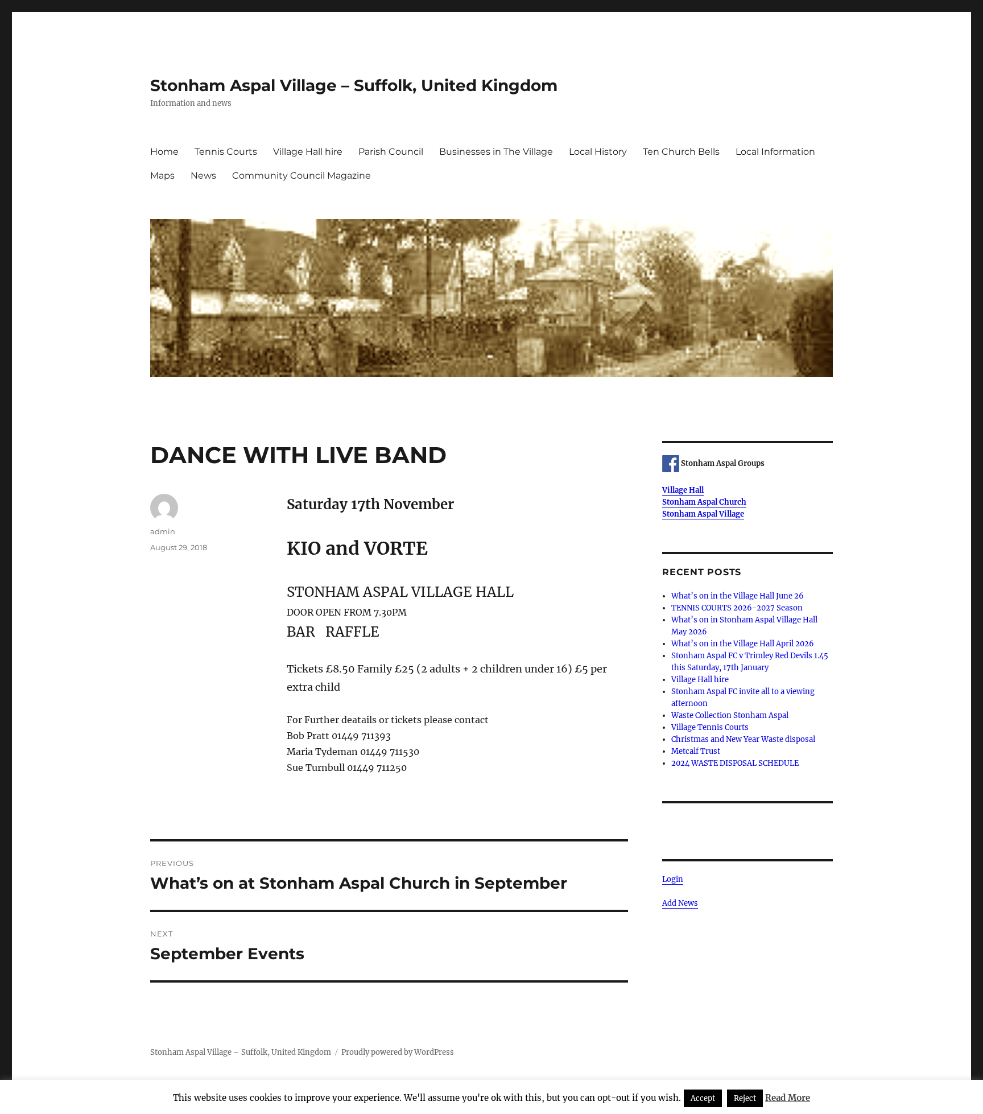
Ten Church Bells (681, 151)
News (203, 175)
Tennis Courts (226, 151)
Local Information (775, 151)
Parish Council (390, 151)
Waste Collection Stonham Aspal (729, 715)
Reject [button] (745, 1098)
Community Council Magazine (301, 175)
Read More (787, 1097)
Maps (162, 175)
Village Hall (683, 490)
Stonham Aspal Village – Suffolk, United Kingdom (353, 85)
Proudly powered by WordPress (397, 1052)
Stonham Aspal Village (703, 514)
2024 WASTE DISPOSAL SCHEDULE (735, 763)
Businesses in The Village (496, 151)
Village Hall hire (307, 151)
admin (162, 531)
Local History (598, 151)
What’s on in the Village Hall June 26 (737, 596)
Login (672, 879)
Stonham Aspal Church (704, 502)
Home (164, 151)
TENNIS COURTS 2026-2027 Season (737, 608)
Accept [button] (703, 1098)
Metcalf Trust (695, 751)
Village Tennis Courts (710, 727)
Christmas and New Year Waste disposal (743, 739)
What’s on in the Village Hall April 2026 (742, 644)
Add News (680, 903)
